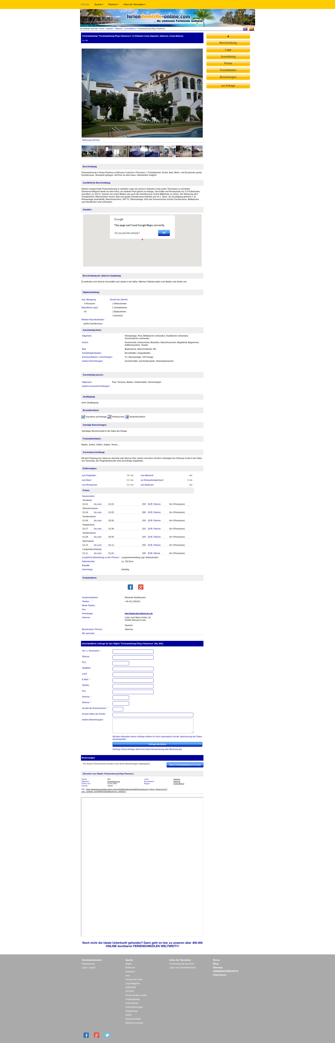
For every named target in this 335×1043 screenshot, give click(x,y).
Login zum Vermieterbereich (182, 967)
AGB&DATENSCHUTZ (225, 971)
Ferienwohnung (113, 781)
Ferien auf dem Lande (135, 995)
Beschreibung (228, 42)
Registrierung (88, 964)
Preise (228, 63)
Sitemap (218, 967)
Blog (216, 963)
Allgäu (128, 964)
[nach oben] (228, 36)
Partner (112, 4)
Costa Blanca (130, 29)
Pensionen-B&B (133, 1019)
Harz (127, 975)
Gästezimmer (131, 1011)
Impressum (219, 974)
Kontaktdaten (228, 70)
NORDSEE (130, 987)
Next (207, 95)
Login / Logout (88, 967)
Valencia (118, 29)
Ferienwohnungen (134, 1007)
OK (164, 233)
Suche (97, 4)
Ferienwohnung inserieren (181, 964)
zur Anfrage (228, 85)
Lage (228, 49)
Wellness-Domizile (134, 1023)
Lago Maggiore (132, 983)
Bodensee (130, 967)
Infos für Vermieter (134, 4)
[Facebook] (130, 587)
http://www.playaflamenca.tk (139, 613)
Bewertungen (228, 77)
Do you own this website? (127, 233)
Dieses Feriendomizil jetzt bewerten (185, 765)
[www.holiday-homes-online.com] (245, 28)
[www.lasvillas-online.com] (251, 28)
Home (85, 4)
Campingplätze (132, 999)
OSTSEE (129, 991)
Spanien (109, 29)
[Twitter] (107, 1035)
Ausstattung (228, 56)
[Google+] (140, 587)
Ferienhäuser (131, 1003)
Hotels (128, 1015)
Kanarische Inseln (134, 979)
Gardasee (130, 971)
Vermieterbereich (92, 960)
